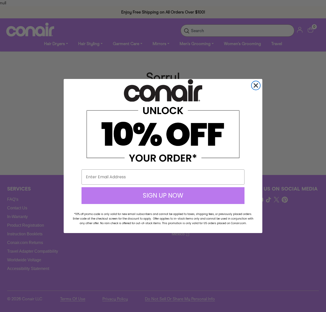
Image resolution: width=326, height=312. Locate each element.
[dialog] (255, 85)
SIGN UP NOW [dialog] (163, 195)
